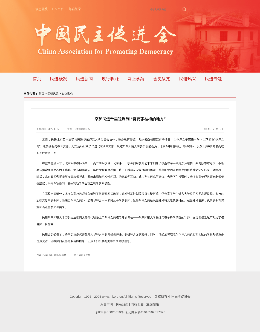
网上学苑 (136, 78)
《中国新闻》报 (82, 129)
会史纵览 (161, 78)
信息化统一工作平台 (49, 9)
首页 (37, 78)
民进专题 (213, 78)
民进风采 (187, 78)
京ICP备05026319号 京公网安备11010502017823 (130, 312)
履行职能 (110, 78)
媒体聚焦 (67, 93)
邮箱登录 (74, 9)
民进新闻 (84, 78)
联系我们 (121, 304)
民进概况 (58, 78)
